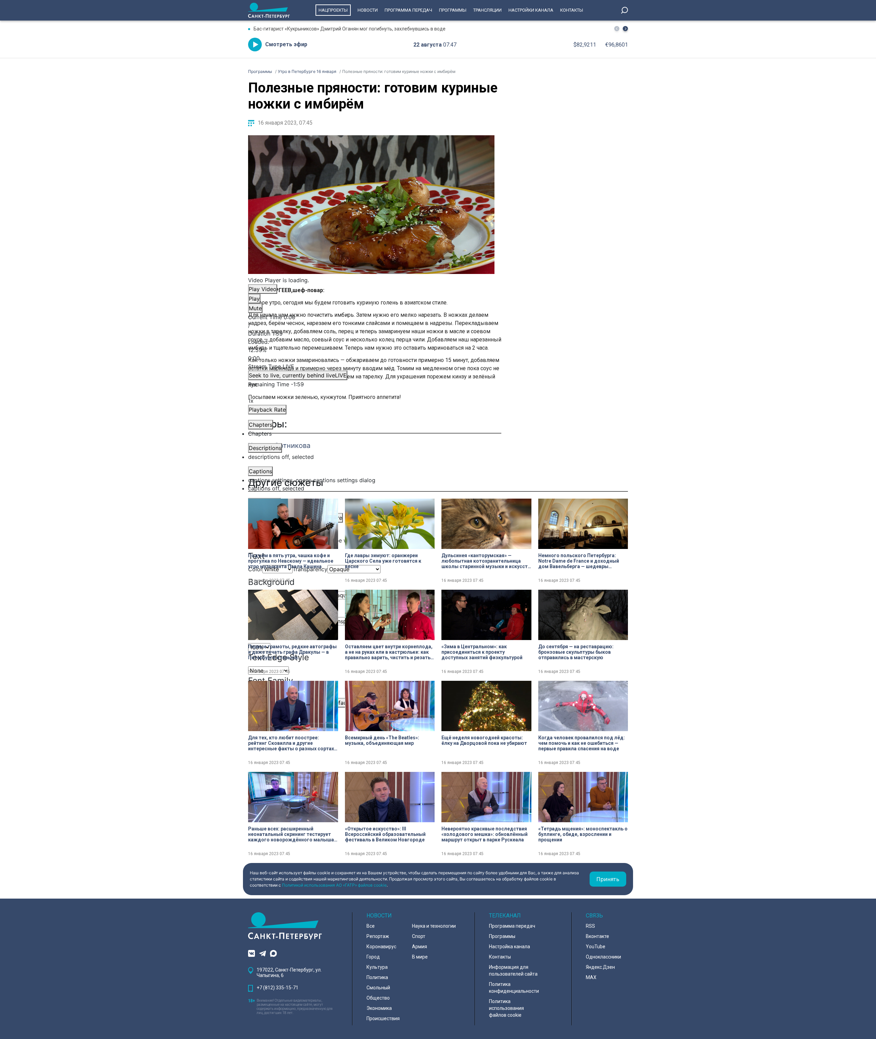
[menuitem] (371, 480)
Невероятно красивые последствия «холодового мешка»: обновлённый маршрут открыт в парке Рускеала (484, 834)
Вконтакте (597, 936)
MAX (591, 977)
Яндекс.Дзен (600, 967)
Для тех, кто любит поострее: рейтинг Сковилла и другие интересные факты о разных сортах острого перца (291, 743)
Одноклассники (603, 957)
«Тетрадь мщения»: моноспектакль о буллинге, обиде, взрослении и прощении (583, 834)
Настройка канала (509, 946)
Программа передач (408, 10)
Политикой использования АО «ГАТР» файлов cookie (334, 885)
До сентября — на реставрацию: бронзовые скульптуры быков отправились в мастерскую (576, 652)
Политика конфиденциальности (514, 987)
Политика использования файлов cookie (506, 1008)
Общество (378, 998)
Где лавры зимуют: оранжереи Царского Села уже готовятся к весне (383, 561)
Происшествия (383, 1018)
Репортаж (377, 936)
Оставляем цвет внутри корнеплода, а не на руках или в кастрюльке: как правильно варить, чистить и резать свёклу (389, 652)
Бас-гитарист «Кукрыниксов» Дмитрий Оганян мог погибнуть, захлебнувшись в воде (350, 29)
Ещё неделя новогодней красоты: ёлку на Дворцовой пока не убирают (484, 740)
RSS (590, 926)
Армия (419, 946)
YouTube (595, 946)
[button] (625, 28)
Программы (452, 10)
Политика (377, 977)
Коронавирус (381, 946)
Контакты (571, 10)
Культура (377, 967)
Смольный (378, 987)
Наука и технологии (434, 926)
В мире (420, 957)
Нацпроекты (333, 10)
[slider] (371, 350)
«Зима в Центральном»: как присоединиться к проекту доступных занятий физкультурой (482, 652)
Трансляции (487, 10)
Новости (368, 10)
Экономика (379, 1008)
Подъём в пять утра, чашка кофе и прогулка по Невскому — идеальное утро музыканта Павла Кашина (290, 561)
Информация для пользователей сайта (513, 970)
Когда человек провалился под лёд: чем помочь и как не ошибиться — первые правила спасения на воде (581, 743)
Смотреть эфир (286, 44)
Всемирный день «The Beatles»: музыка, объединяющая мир (382, 740)
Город (373, 957)
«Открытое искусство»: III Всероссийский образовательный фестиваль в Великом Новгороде (385, 834)
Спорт (418, 936)
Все (370, 926)
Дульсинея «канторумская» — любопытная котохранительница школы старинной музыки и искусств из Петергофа (485, 561)
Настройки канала (530, 10)
